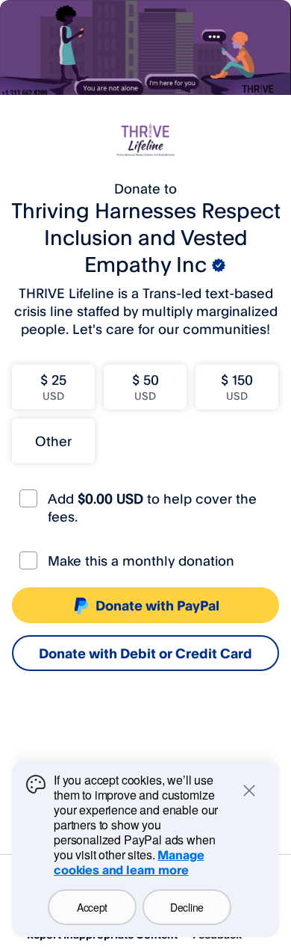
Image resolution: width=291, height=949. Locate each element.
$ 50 (145, 386)
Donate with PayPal (157, 605)
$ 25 (53, 386)
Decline (187, 907)
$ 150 (237, 386)
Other (53, 441)
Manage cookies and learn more (129, 862)
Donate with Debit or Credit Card (145, 653)
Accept (92, 907)
